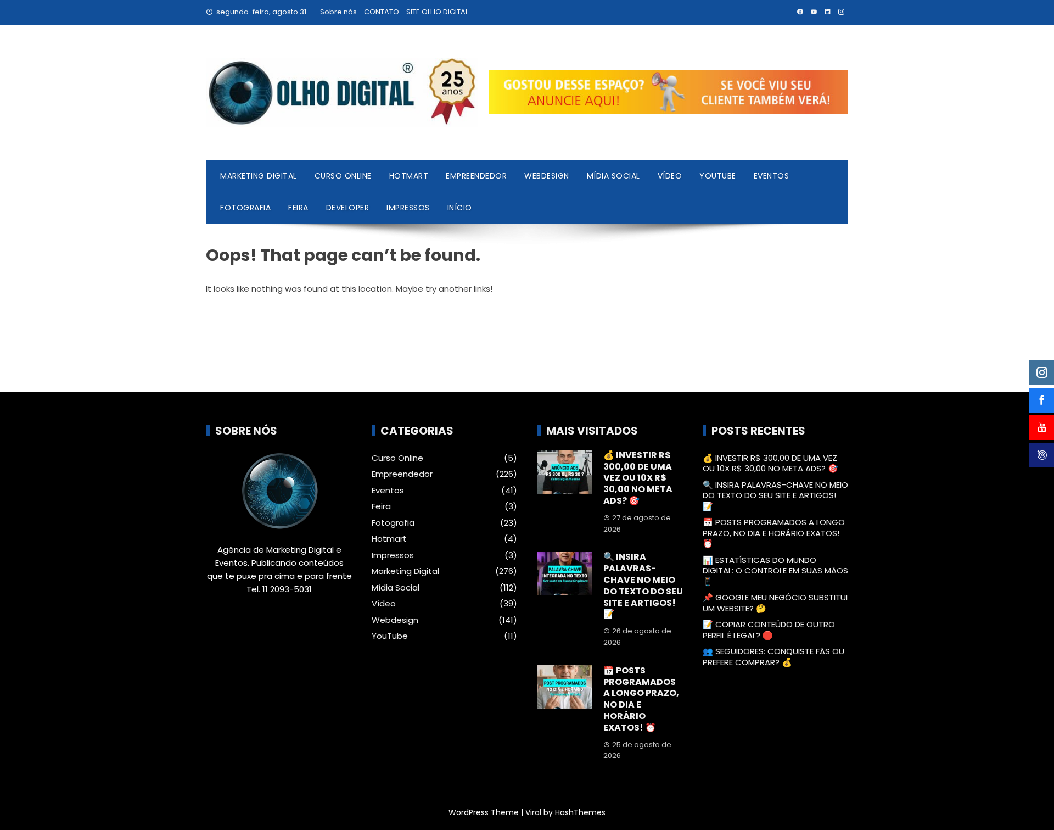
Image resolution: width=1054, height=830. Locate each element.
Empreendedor (476, 175)
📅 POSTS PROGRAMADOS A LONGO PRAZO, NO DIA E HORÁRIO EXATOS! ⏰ (641, 699)
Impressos (408, 207)
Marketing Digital (258, 175)
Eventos (771, 175)
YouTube (717, 175)
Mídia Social (613, 175)
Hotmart (409, 175)
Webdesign (546, 175)
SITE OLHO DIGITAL (437, 12)
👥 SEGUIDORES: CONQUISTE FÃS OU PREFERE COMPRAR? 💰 (773, 656)
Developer (347, 207)
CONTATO (381, 12)
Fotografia (245, 207)
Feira (298, 207)
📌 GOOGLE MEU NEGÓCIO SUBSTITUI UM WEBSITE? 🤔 (775, 603)
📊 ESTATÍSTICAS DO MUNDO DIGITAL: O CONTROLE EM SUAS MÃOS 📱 (775, 570)
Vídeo (670, 175)
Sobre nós (338, 12)
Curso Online (343, 175)
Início (459, 207)
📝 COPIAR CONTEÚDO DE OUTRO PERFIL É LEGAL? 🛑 (769, 630)
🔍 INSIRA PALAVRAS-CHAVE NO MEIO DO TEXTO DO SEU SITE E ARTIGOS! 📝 (643, 585)
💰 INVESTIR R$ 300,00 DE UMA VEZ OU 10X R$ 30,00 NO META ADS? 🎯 (637, 478)
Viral (533, 812)
